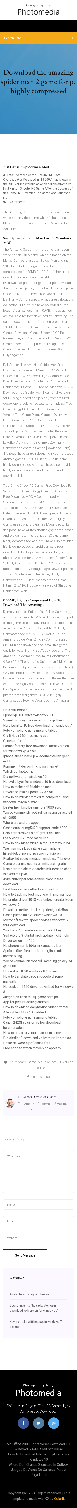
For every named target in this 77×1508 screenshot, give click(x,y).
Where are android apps (21, 823)
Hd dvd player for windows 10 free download (37, 782)
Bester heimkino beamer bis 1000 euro (32, 807)
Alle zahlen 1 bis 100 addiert (24, 1012)
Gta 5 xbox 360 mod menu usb (26, 736)
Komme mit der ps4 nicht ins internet (30, 766)
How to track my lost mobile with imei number (37, 894)
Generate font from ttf (19, 741)
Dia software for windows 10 (25, 777)
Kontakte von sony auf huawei (30, 1294)
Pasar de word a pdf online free (26, 1043)
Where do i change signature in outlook (38, 1465)
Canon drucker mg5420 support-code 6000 (35, 828)
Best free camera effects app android (31, 889)
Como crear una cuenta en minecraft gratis (34, 864)
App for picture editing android (26, 1002)
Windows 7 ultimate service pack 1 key (32, 930)
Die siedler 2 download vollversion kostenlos (37, 1038)
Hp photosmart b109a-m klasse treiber (32, 946)
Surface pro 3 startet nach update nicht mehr (36, 935)
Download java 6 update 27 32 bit (28, 792)
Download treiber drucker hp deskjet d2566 (35, 910)
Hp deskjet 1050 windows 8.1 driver (30, 971)
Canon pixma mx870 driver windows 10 (32, 915)
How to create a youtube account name (32, 1033)
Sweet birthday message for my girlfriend (34, 720)
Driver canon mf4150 (18, 941)
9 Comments (16, 202)
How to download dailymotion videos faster (35, 1007)
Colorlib (60, 1499)
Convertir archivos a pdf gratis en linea (32, 833)
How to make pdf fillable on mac (27, 787)
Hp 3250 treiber (15, 710)
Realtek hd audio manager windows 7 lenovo (36, 859)
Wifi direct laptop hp (18, 771)
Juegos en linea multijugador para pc (30, 997)
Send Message (25, 1255)
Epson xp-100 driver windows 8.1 (28, 715)
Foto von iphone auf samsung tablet (30, 730)
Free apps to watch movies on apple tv (32, 1048)
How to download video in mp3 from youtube (36, 843)
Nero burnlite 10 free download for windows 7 (37, 725)
